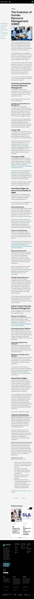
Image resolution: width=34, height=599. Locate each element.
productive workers (25, 221)
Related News (3, 38)
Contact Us (16, 553)
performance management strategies (20, 324)
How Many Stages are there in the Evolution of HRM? (4, 30)
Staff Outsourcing (23, 546)
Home (16, 545)
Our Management (29, 548)
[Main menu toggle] (32, 2)
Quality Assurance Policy (28, 595)
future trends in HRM (22, 371)
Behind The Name (29, 552)
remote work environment (17, 325)
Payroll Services (28, 509)
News (16, 550)
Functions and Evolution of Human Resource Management (4, 26)
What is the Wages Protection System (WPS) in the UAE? (26, 530)
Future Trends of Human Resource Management (4, 33)
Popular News (3, 37)
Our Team (29, 549)
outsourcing (18, 509)
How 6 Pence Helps (4, 35)
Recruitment (23, 548)
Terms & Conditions (20, 595)
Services (16, 547)
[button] (31, 508)
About (28, 545)
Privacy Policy (15, 595)
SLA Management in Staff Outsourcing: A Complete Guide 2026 (16, 530)
